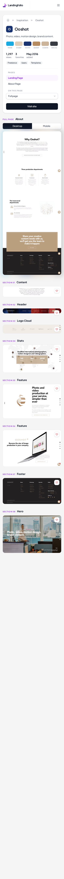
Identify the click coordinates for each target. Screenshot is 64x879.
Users (24, 63)
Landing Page (15, 77)
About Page (14, 83)
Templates (36, 63)
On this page (15, 91)
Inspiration (22, 20)
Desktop (17, 125)
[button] (32, 291)
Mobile (46, 125)
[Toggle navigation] (58, 5)
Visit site (32, 106)
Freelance (12, 63)
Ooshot (39, 20)
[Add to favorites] (56, 290)
